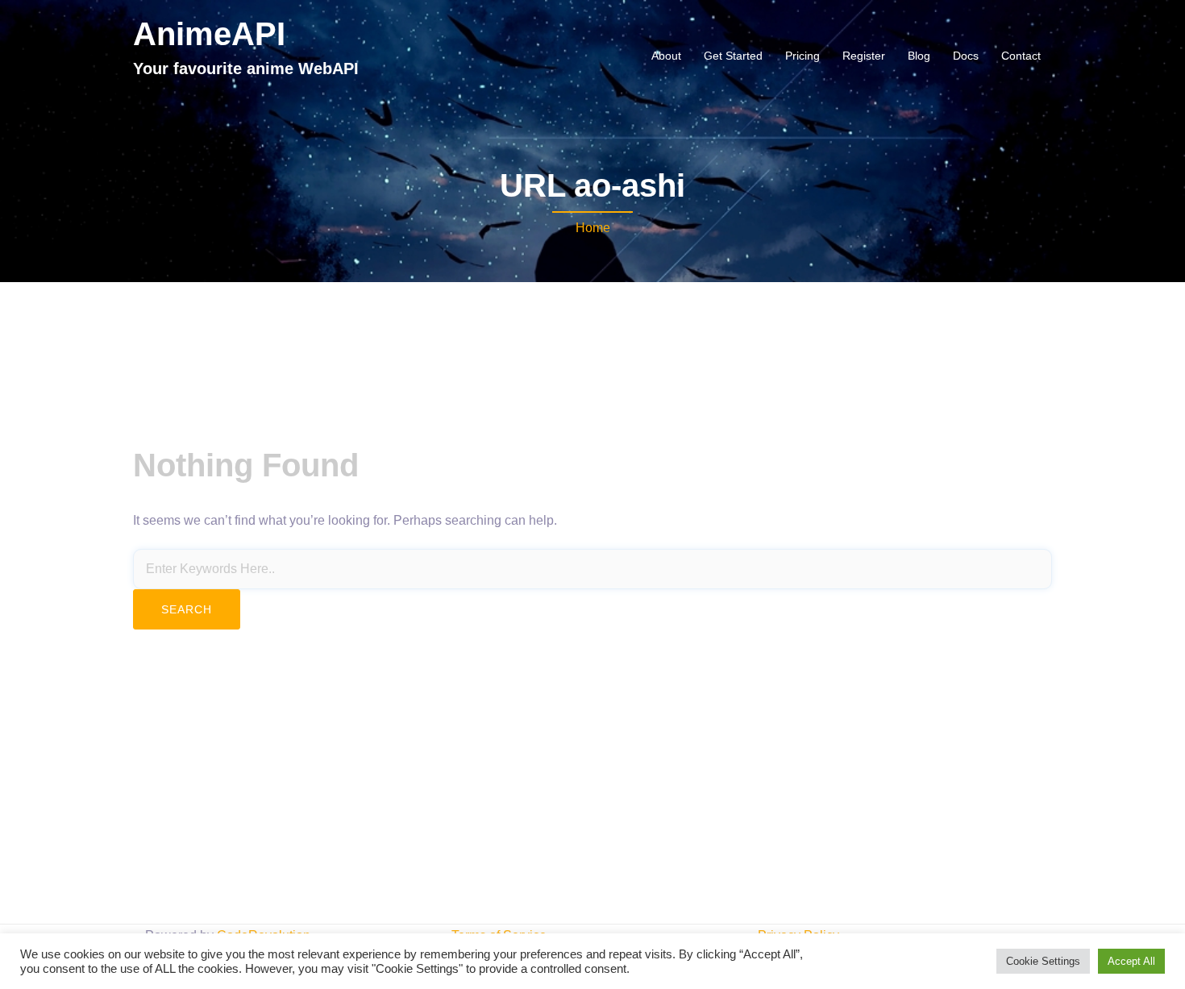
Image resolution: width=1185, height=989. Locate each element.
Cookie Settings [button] (1043, 961)
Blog (919, 55)
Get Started (733, 55)
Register (863, 55)
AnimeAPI (209, 34)
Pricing (802, 55)
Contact (1021, 55)
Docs (966, 55)
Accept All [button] (1131, 961)
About (666, 55)
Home (593, 228)
